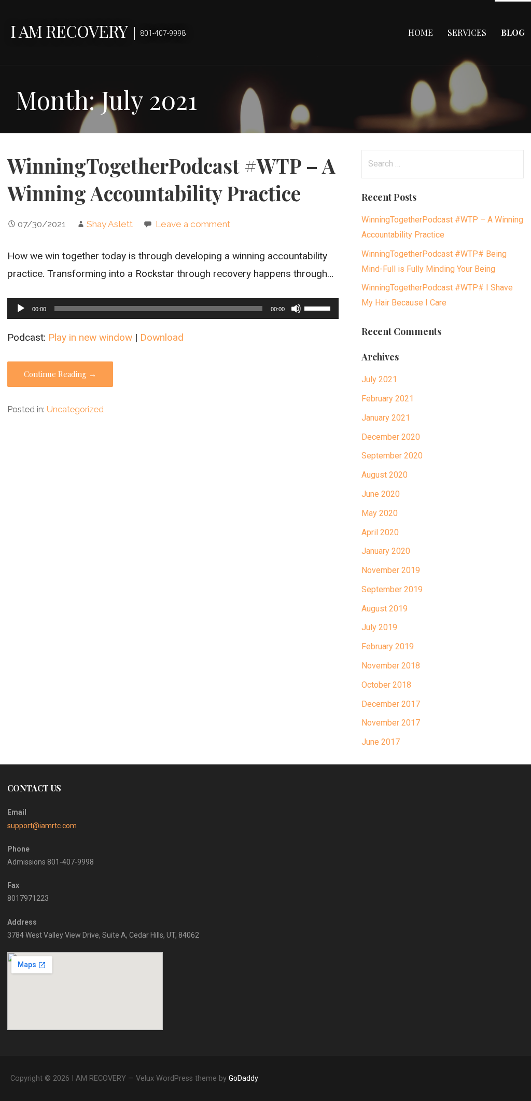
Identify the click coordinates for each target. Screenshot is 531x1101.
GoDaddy (243, 1078)
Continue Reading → (60, 374)
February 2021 (387, 398)
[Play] (21, 308)
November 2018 (390, 666)
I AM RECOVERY (69, 31)
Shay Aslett (110, 224)
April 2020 (380, 532)
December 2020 (390, 437)
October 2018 (386, 685)
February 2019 (387, 646)
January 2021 (385, 418)
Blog (513, 32)
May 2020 (379, 513)
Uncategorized (75, 409)
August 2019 (384, 609)
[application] (173, 308)
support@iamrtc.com (42, 825)
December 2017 (390, 704)
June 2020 (380, 494)
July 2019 (379, 627)
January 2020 (385, 551)
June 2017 (380, 742)
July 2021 (379, 379)
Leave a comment (193, 224)
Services (467, 32)
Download (162, 337)
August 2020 (384, 475)
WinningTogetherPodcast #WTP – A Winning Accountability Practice (171, 179)
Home (420, 32)
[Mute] (296, 308)
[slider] (318, 307)
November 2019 (390, 570)
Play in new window (90, 337)
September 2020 (392, 456)
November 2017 (390, 723)
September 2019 (392, 589)
